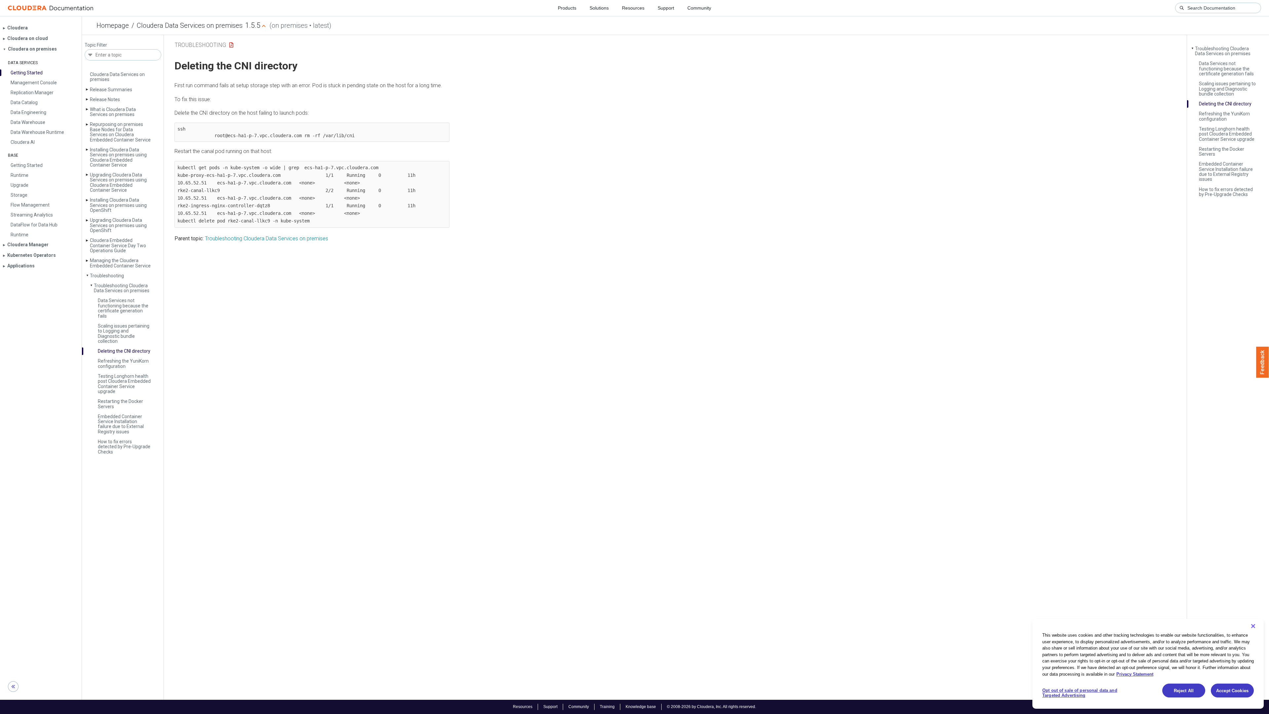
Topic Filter (96, 45)
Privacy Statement (1134, 673)
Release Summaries (111, 89)
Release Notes (105, 99)
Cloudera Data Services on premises (190, 25)
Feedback (1262, 362)
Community (699, 8)
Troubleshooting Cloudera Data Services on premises (121, 288)
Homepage (112, 25)
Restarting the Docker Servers (120, 404)
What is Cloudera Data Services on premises (113, 112)
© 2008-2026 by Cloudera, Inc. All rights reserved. (711, 706)
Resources (633, 8)
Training (607, 706)
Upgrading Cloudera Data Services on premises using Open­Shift (118, 225)
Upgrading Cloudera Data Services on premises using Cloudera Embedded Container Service (118, 182)
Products (567, 8)
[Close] (1253, 626)
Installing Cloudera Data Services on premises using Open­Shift (118, 205)
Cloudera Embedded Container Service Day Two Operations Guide (118, 245)
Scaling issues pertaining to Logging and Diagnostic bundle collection (123, 333)
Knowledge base (641, 706)
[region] (1148, 664)
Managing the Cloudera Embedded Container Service (120, 263)
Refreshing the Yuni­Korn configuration (123, 363)
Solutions (599, 8)
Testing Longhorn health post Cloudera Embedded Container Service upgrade (124, 384)
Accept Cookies (1232, 690)
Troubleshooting (107, 275)
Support (666, 8)
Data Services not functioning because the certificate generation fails (123, 308)
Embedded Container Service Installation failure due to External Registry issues (121, 424)
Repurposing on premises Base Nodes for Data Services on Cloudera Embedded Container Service (120, 132)
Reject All (1184, 690)
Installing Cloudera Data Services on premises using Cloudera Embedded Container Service (118, 157)
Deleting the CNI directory (124, 351)
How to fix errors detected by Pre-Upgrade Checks (124, 447)
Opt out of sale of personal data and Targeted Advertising (1079, 693)
